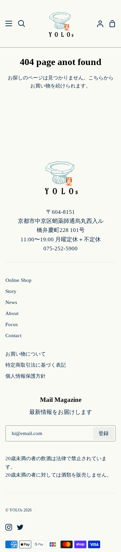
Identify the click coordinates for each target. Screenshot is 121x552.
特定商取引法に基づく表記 (35, 365)
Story (10, 291)
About (11, 313)
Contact (13, 335)
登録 (103, 433)
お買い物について (25, 354)
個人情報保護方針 (25, 376)
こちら (96, 77)
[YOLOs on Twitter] (20, 527)
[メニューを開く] (9, 23)
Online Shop (18, 280)
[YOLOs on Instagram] (8, 527)
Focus (11, 324)
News (11, 302)
